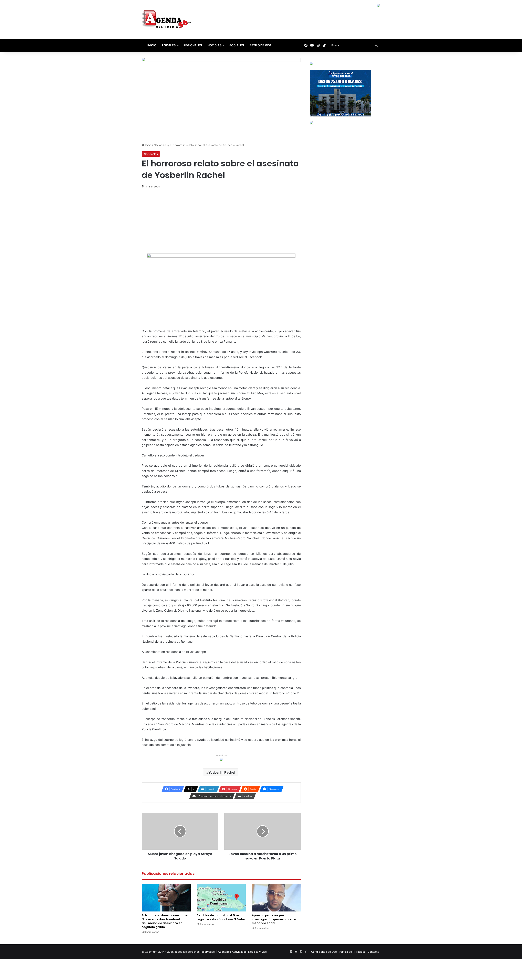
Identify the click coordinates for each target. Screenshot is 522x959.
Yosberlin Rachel (221, 772)
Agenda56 (224, 951)
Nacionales (161, 145)
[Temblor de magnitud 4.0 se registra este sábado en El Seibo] (221, 897)
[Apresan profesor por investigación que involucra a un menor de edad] (276, 897)
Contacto (373, 951)
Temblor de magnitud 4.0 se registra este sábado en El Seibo (221, 917)
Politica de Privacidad (352, 951)
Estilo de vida (261, 45)
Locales (169, 45)
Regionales (193, 45)
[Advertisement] (221, 223)
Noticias (214, 45)
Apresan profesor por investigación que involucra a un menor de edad (276, 919)
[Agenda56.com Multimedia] (167, 19)
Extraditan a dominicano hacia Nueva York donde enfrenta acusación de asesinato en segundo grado (165, 921)
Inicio (151, 45)
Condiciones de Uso (324, 951)
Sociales (236, 45)
